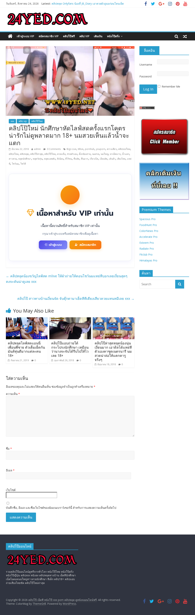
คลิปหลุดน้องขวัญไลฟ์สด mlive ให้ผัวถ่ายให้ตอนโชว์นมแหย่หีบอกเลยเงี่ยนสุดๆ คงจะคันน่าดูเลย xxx (66, 279)
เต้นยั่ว (112, 158)
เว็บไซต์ (11, 490)
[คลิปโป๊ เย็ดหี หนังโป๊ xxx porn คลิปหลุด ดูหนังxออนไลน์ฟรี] (10, 36)
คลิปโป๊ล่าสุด (36, 154)
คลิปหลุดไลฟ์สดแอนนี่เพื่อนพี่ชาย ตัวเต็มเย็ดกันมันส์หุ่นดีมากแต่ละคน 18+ (26, 349)
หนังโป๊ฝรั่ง (113, 36)
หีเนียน (60, 158)
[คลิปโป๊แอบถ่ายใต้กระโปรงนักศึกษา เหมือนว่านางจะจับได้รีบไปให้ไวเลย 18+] (70, 320)
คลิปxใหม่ (13, 154)
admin (37, 149)
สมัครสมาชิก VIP (48, 36)
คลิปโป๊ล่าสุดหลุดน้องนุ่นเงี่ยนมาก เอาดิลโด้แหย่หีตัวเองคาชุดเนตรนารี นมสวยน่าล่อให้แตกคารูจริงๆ (113, 351)
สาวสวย (13, 158)
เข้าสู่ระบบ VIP (25, 36)
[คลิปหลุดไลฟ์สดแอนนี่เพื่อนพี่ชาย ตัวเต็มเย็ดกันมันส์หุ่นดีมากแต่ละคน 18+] (27, 320)
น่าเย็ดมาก (115, 154)
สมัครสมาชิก (87, 245)
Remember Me (171, 86)
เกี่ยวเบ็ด (94, 158)
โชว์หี (23, 163)
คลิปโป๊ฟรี (69, 36)
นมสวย (95, 154)
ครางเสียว (112, 149)
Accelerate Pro (148, 237)
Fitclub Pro (146, 254)
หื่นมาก (84, 158)
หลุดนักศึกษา (24, 158)
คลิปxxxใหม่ (124, 149)
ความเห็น (13, 394)
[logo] (42, 554)
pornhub (89, 149)
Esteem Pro (146, 242)
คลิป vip (84, 36)
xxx (12, 121)
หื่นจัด (76, 158)
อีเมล (10, 470)
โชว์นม (15, 163)
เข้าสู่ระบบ (55, 245)
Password (145, 76)
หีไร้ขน (68, 158)
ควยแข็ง (61, 154)
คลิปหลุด (24, 154)
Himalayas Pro (148, 260)
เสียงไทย (121, 158)
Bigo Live (71, 149)
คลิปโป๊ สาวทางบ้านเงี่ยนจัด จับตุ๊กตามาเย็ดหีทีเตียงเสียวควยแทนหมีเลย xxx (75, 298)
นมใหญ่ (104, 154)
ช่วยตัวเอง (72, 154)
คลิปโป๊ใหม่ (37, 121)
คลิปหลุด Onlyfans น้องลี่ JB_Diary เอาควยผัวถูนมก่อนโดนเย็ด (88, 3)
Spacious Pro (147, 219)
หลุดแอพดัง (49, 158)
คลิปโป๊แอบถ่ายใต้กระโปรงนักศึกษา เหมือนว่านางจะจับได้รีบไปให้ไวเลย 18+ (70, 349)
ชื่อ (9, 448)
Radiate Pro (146, 248)
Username (145, 64)
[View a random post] (185, 36)
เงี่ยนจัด (103, 158)
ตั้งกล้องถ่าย (85, 154)
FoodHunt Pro (148, 225)
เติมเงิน (98, 36)
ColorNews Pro (148, 231)
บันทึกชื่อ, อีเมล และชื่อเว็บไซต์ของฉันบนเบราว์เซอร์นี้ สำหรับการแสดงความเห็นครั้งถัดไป (61, 508)
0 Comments (53, 149)
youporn (100, 149)
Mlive (80, 149)
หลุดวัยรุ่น (37, 158)
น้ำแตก (125, 154)
